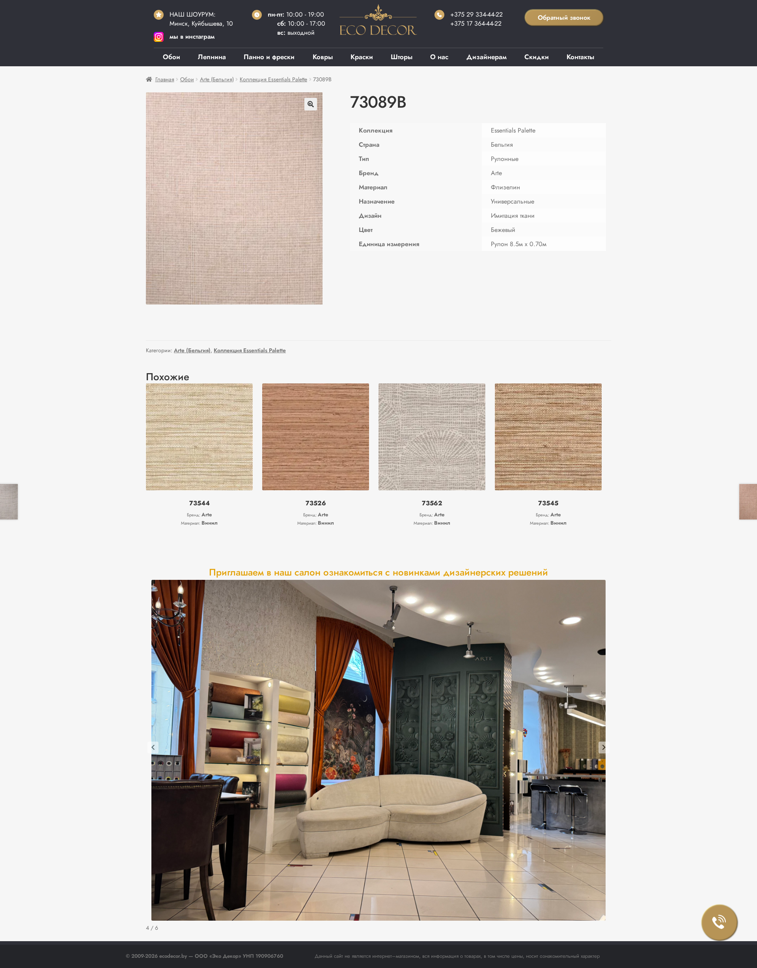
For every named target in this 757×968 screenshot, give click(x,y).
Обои (171, 57)
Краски (362, 57)
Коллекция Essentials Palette (273, 79)
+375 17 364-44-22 (476, 23)
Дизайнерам (486, 57)
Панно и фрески (269, 57)
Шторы (401, 57)
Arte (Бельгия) (217, 79)
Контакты (580, 57)
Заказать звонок (719, 922)
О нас (439, 57)
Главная (164, 79)
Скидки (536, 57)
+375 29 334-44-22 (476, 14)
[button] (310, 104)
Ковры (323, 57)
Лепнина (212, 57)
